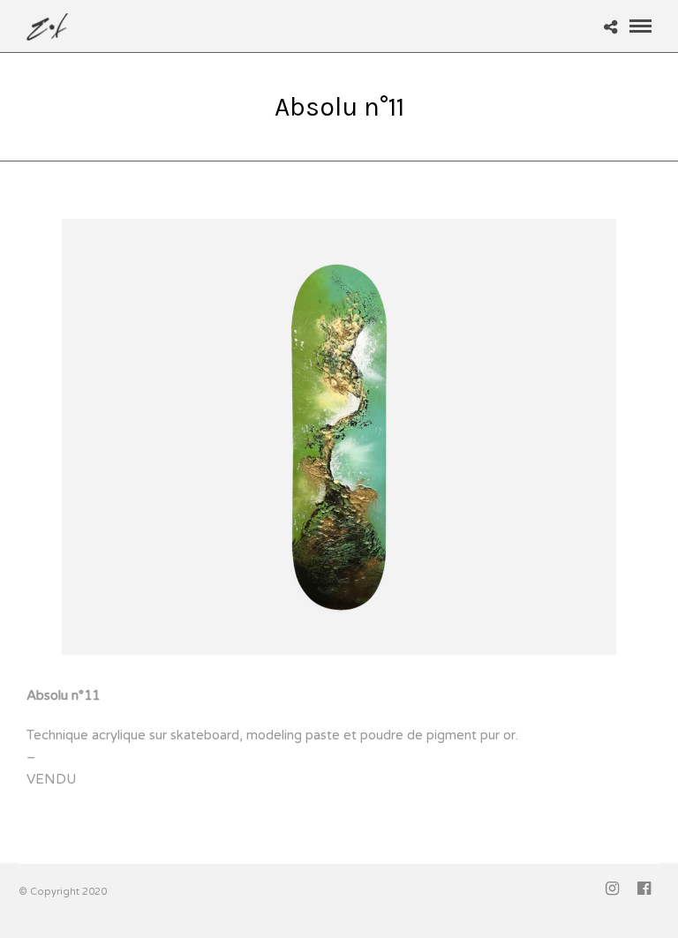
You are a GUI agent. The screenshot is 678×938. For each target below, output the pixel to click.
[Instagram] (612, 888)
